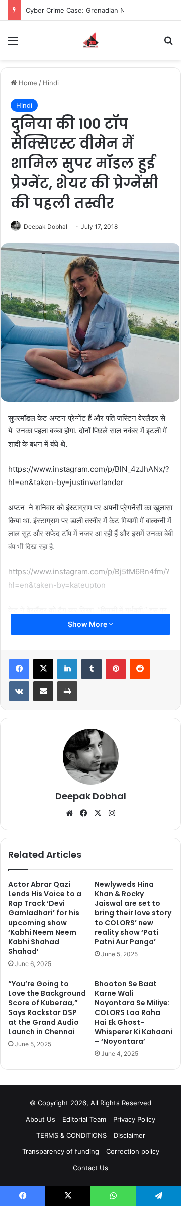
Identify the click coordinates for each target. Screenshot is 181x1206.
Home (27, 83)
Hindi (51, 83)
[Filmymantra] (90, 40)
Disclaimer (129, 1135)
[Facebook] (19, 669)
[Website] (69, 813)
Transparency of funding (60, 1151)
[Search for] (168, 44)
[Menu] (13, 44)
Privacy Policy (134, 1119)
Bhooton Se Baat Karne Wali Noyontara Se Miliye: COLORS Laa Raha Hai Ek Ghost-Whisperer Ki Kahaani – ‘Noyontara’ (133, 1012)
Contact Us (90, 1168)
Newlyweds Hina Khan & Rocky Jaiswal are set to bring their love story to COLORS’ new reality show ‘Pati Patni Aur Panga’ (133, 913)
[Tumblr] (91, 669)
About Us (40, 1119)
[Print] (67, 691)
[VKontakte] (19, 691)
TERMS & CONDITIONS (71, 1135)
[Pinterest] (116, 669)
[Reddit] (140, 669)
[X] (43, 669)
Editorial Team (84, 1119)
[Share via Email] (43, 691)
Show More (88, 624)
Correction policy (132, 1151)
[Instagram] (112, 813)
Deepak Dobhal (45, 226)
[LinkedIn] (67, 669)
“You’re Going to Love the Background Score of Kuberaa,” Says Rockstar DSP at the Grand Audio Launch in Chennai (47, 1008)
